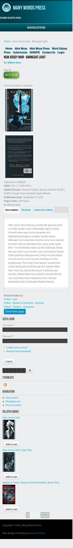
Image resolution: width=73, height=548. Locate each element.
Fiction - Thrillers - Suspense (19, 307)
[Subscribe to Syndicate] (5, 386)
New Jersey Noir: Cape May (17, 450)
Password (8, 336)
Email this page (14, 311)
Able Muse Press (40, 48)
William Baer (14, 62)
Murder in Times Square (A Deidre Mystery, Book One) (31, 482)
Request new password (18, 351)
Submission (20, 52)
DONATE (35, 52)
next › (45, 515)
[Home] (6, 11)
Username (8, 325)
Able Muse (21, 48)
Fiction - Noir (10, 299)
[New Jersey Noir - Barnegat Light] (19, 132)
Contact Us (48, 52)
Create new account (16, 347)
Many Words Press (29, 8)
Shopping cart (12, 401)
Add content (11, 397)
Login (61, 52)
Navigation (36, 27)
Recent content (13, 405)
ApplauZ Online (37, 533)
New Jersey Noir (11, 417)
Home (7, 41)
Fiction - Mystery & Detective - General (24, 303)
